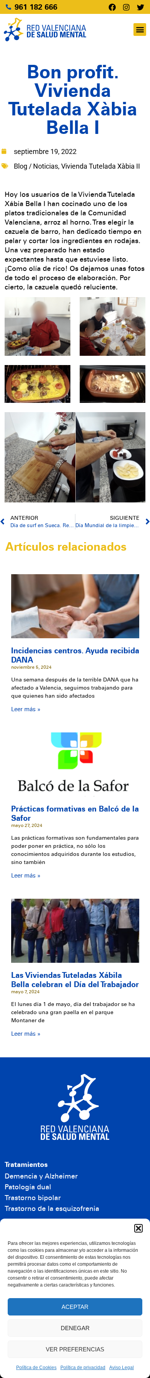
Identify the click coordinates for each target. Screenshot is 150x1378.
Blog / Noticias (36, 166)
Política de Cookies (36, 1367)
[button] (138, 1228)
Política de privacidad (82, 1367)
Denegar (75, 1328)
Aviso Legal (121, 1367)
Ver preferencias (75, 1349)
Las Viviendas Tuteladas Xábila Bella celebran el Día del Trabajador (75, 980)
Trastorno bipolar (33, 1198)
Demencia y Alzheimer (41, 1176)
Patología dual (28, 1187)
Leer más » (25, 709)
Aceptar (75, 1307)
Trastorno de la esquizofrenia (52, 1208)
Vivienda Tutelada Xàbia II (100, 166)
